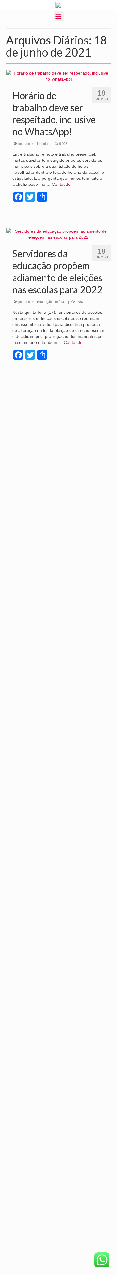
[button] (59, 16)
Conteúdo (61, 184)
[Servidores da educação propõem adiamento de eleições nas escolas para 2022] (58, 233)
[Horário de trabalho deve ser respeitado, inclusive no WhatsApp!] (58, 75)
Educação (44, 302)
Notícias (43, 143)
